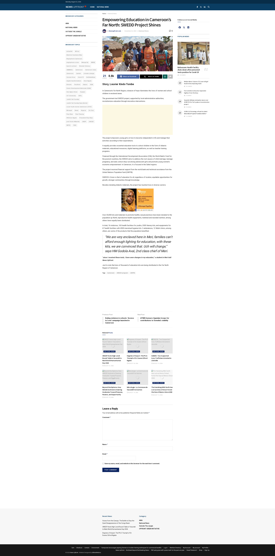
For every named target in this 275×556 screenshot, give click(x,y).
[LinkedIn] (188, 27)
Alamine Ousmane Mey (74, 55)
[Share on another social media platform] (170, 77)
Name (105, 444)
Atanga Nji (85, 62)
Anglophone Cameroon (74, 58)
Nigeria (83, 110)
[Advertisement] (137, 120)
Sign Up (207, 550)
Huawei (82, 92)
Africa (77, 51)
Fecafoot (77, 84)
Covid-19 (81, 77)
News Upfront (74, 552)
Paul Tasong (80, 114)
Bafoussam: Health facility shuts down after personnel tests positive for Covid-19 (189, 69)
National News (103, 7)
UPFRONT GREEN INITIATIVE (76, 36)
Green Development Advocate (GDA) (79, 88)
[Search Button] (208, 7)
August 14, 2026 (133, 392)
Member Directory (175, 547)
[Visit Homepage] (76, 7)
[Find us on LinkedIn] (204, 7)
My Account (186, 547)
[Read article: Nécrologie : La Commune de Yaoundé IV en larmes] (137, 377)
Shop (200, 550)
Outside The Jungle (74, 31)
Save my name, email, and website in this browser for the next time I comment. (132, 463)
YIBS (74, 125)
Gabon (85, 84)
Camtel (78, 73)
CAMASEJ (70, 70)
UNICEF (91, 121)
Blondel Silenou (84, 66)
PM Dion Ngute (72, 118)
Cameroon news (90, 70)
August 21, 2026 (109, 365)
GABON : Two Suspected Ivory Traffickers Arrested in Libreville (161, 358)
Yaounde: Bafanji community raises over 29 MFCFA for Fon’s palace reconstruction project (196, 102)
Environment (95, 547)
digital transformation (74, 81)
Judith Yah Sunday (73, 99)
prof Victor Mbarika (73, 121)
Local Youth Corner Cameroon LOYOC (79, 106)
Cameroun (70, 73)
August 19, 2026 (158, 363)
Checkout (79, 547)
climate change (89, 73)
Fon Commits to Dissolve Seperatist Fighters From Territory (195, 92)
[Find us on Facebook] (197, 7)
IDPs (80, 95)
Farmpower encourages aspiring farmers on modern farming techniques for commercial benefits (131, 547)
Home (92, 7)
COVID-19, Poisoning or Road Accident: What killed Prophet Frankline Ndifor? (196, 112)
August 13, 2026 (158, 395)
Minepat (69, 110)
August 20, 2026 (133, 363)
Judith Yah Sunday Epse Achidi (77, 103)
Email (105, 454)
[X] (184, 27)
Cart (73, 547)
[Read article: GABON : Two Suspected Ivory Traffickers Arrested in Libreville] (162, 345)
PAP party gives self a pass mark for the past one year (167, 550)
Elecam (69, 84)
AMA (67, 23)
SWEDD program (122, 273)
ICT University (71, 95)
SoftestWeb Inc (96, 552)
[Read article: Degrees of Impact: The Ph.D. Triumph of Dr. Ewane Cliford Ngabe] (137, 345)
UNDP (84, 121)
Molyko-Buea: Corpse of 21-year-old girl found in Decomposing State (196, 83)
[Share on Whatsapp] (165, 77)
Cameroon (110, 273)
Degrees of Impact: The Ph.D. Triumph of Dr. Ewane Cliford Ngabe (137, 358)
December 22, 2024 (130, 31)
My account (196, 547)
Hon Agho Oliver (72, 92)
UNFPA (132, 273)
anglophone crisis (73, 62)
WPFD (68, 125)
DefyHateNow (90, 77)
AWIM (93, 62)
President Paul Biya (86, 118)
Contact (86, 547)
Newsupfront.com (115, 31)
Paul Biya (70, 114)
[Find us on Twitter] (201, 7)
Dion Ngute (87, 81)
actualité (69, 51)
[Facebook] (180, 27)
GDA (91, 84)
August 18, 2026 (109, 397)
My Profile (205, 547)
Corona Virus (71, 77)
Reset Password (192, 550)
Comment (106, 417)
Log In (165, 547)
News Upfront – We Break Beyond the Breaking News (132, 550)
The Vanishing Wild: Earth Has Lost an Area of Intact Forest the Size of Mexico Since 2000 (162, 389)
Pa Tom (91, 110)
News (76, 110)
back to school (72, 66)
